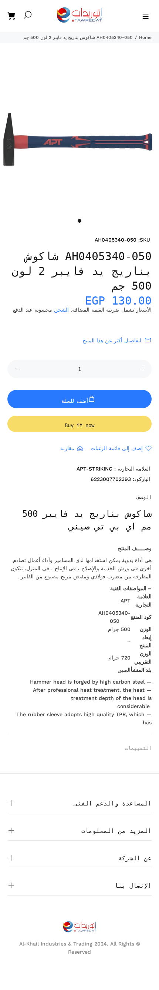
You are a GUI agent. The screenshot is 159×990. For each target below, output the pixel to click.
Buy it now (79, 425)
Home (145, 37)
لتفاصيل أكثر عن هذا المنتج (111, 340)
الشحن (61, 310)
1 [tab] (79, 221)
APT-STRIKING (94, 469)
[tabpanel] (79, 135)
